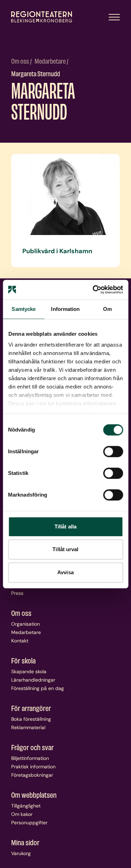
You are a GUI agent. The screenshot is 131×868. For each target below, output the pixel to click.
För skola (23, 660)
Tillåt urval (65, 549)
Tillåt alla (65, 526)
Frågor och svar (32, 747)
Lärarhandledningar (33, 680)
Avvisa (65, 572)
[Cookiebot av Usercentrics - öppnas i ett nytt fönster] (93, 289)
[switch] (113, 451)
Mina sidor (25, 842)
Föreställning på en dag (37, 688)
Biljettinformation (30, 758)
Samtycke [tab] (24, 309)
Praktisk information (33, 766)
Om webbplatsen (34, 794)
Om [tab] (107, 309)
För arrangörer (31, 707)
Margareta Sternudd (35, 73)
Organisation (25, 624)
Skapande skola (28, 671)
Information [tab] (65, 309)
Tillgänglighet (26, 806)
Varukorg (21, 853)
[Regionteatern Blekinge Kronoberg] (41, 16)
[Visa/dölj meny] (114, 16)
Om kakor (21, 814)
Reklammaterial (28, 727)
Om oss (20, 61)
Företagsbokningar (32, 775)
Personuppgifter (29, 822)
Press (17, 593)
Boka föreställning (31, 719)
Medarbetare (51, 61)
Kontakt (19, 641)
